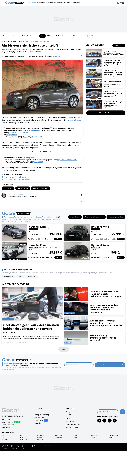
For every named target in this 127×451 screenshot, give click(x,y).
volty (21, 435)
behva (75, 437)
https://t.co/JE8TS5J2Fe (19, 132)
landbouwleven (114, 435)
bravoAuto (5, 439)
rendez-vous (23, 439)
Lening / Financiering (42, 415)
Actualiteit (76, 3)
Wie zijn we (70, 421)
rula (3, 437)
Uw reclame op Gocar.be (74, 424)
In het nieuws (11, 41)
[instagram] (104, 420)
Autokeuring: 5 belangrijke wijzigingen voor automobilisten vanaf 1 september (113, 104)
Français (69, 412)
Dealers (67, 3)
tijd (3, 435)
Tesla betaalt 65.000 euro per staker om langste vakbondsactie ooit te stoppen (105, 294)
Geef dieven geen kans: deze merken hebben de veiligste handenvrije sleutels (112, 63)
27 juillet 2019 (37, 162)
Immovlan (38, 423)
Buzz (20, 41)
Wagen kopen (6, 419)
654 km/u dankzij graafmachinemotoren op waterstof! (102, 338)
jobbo (21, 437)
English (68, 415)
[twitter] (115, 420)
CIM (49, 446)
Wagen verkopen (7, 422)
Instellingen (17, 446)
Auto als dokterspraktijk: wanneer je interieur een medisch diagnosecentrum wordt (106, 323)
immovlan (40, 435)
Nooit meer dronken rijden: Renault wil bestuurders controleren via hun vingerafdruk (103, 308)
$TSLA (24, 158)
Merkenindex (6, 427)
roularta (40, 439)
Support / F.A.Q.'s (72, 427)
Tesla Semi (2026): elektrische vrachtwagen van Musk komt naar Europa (113, 53)
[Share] (81, 56)
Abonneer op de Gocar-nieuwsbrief (17, 179)
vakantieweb (59, 435)
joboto (39, 437)
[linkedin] (109, 420)
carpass (111, 437)
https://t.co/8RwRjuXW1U (67, 160)
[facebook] (99, 420)
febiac (93, 437)
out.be (75, 435)
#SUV (49, 130)
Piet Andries (22, 342)
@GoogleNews (11, 135)
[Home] (2, 41)
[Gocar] (15, 3)
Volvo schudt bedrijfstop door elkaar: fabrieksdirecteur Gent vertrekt (112, 83)
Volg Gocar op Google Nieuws (15, 177)
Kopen (59, 3)
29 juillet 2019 (36, 137)
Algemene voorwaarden (40, 446)
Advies (37, 412)
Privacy (27, 446)
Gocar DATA (39, 420)
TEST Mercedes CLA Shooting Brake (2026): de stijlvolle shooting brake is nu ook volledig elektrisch (113, 73)
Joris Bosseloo (56, 56)
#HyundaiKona (34, 130)
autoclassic (58, 437)
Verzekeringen (39, 417)
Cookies (7, 446)
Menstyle (94, 435)
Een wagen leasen (8, 425)
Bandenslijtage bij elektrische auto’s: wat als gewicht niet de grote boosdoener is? (113, 93)
